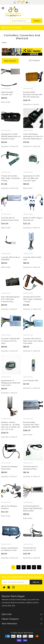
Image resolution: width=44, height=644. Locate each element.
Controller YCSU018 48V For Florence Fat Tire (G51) (10, 341)
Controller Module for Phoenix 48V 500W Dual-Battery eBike (33, 508)
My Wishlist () (18, 2)
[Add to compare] (18, 74)
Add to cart (18, 79)
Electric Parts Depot (25, 633)
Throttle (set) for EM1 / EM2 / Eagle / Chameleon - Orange (32, 299)
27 (34, 567)
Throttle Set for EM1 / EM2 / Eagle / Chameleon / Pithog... (10, 178)
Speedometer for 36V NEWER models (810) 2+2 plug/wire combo (11, 136)
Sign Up (36, 582)
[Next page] (39, 567)
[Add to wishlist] (18, 70)
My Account (14, 2)
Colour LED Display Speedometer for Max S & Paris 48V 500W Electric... (33, 136)
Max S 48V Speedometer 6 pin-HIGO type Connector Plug (10, 299)
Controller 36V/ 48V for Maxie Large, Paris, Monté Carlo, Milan (33, 341)
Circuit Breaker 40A (30, 380)
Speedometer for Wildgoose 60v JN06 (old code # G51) (10, 383)
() (22, 2)
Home (4, 42)
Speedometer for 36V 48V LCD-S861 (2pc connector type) (31, 178)
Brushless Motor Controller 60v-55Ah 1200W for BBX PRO (31, 424)
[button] (10, 61)
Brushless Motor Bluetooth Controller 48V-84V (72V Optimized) (33, 94)
